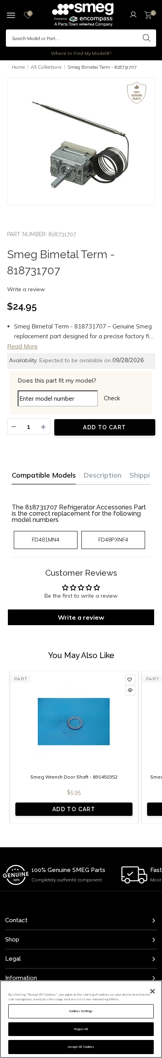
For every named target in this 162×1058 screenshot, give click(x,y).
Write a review (26, 289)
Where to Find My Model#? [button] (81, 53)
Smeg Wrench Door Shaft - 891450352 (74, 777)
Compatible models (44, 475)
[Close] (152, 991)
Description (103, 475)
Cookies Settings (81, 1011)
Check (112, 398)
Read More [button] (22, 346)
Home (18, 67)
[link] (130, 679)
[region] (81, 1019)
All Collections (46, 67)
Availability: (23, 360)
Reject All (81, 1029)
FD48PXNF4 (113, 539)
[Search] (146, 38)
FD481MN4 (45, 539)
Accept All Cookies (81, 1047)
